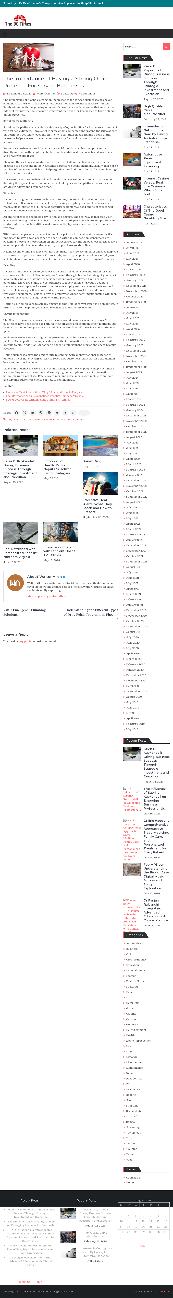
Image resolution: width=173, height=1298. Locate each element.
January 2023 (134, 475)
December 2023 (136, 415)
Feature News (135, 981)
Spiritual (131, 1116)
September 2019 (136, 691)
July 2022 (132, 507)
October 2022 (134, 491)
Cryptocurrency (136, 959)
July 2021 (132, 572)
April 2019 (133, 718)
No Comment (86, 93)
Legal (129, 1051)
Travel (130, 1154)
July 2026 (132, 247)
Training (131, 1148)
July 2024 (132, 377)
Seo (128, 1100)
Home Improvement (139, 1040)
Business (132, 948)
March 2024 (133, 399)
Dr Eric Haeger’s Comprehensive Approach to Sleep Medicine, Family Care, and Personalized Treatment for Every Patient (156, 836)
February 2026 (135, 275)
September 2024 (136, 366)
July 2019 (132, 702)
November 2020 (136, 615)
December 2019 (136, 675)
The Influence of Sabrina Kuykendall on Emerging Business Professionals (155, 798)
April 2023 (133, 458)
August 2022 (134, 502)
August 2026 (134, 242)
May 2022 (132, 518)
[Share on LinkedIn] (33, 413)
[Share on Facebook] (16, 413)
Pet (128, 1084)
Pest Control (134, 1078)
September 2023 (136, 431)
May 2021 (132, 583)
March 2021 (133, 594)
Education (132, 965)
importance (14, 419)
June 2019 (132, 707)
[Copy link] (84, 413)
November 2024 (136, 356)
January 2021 (134, 604)
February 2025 (135, 339)
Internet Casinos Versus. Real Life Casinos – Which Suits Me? (157, 186)
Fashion (131, 975)
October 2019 (134, 686)
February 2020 (135, 664)
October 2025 (134, 296)
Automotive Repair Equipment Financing (153, 160)
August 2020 (134, 631)
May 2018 (132, 729)
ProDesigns (162, 1291)
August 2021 (134, 567)
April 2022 (133, 523)
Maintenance (134, 1067)
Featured (67, 93)
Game (130, 1008)
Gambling (132, 1002)
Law (128, 1046)
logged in (25, 641)
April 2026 (133, 264)
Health (130, 1035)
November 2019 (136, 680)
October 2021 (134, 556)
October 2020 (135, 621)
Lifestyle (132, 1057)
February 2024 (135, 404)
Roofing (131, 1094)
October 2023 (134, 426)
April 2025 (133, 329)
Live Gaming (134, 1062)
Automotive (133, 943)
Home (130, 1182)
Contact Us (133, 1177)
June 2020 (133, 642)
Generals (132, 1024)
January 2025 (134, 345)
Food (129, 997)
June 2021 (132, 577)
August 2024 (134, 372)
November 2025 (136, 291)
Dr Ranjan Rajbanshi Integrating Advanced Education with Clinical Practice (156, 910)
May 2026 (132, 258)
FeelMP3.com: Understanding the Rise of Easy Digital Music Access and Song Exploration (156, 876)
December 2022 (136, 480)
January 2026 (134, 280)
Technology (133, 1132)
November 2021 (136, 550)
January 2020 (135, 669)
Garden (131, 1019)
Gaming (131, 1013)
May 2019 (132, 713)
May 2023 (132, 453)
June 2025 (132, 318)
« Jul (142, 1245)
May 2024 (132, 388)
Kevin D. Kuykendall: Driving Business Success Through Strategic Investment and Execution (20, 469)
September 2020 (136, 626)
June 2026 (132, 253)
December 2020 (136, 610)
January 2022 (134, 540)
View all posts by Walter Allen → (47, 596)
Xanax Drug (92, 461)
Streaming (133, 1127)
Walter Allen (44, 93)
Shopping (132, 1105)
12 (135, 1221)
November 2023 (136, 421)
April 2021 (132, 588)
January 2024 (134, 410)
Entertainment (135, 970)
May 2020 (132, 648)
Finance (131, 992)
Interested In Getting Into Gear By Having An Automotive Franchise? (156, 134)
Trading (131, 1143)
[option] (67, 3)
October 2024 (134, 361)
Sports (130, 1121)
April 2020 (133, 653)
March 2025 (133, 334)
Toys (129, 1138)
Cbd (128, 954)
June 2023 (132, 448)
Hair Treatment (136, 1029)
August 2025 (134, 307)
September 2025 (136, 302)
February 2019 (135, 723)
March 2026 (133, 269)
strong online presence (72, 419)
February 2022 (135, 534)
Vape (129, 1159)
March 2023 (133, 464)
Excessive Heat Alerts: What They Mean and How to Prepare (44, 392)
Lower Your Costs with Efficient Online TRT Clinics (38, 399)
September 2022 (136, 496)
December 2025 (136, 285)
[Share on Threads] (73, 413)
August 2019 (134, 696)
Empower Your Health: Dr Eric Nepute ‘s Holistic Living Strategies (57, 467)
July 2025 (132, 312)
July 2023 (132, 442)
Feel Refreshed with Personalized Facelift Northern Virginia (45, 396)
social (52, 419)
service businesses (35, 419)
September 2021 (136, 561)
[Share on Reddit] (57, 413)
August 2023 (134, 437)
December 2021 (136, 545)
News (129, 1073)
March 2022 (133, 529)
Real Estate (133, 1089)
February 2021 (135, 599)
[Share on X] (24, 413)
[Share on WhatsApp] (41, 413)
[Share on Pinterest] (49, 413)
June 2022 (132, 512)
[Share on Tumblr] (65, 413)
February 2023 (135, 469)
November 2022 (136, 485)
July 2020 (132, 637)
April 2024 (133, 393)
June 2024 (132, 383)
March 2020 (134, 658)
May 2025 (132, 323)
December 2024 (136, 350)
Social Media (134, 1111)
